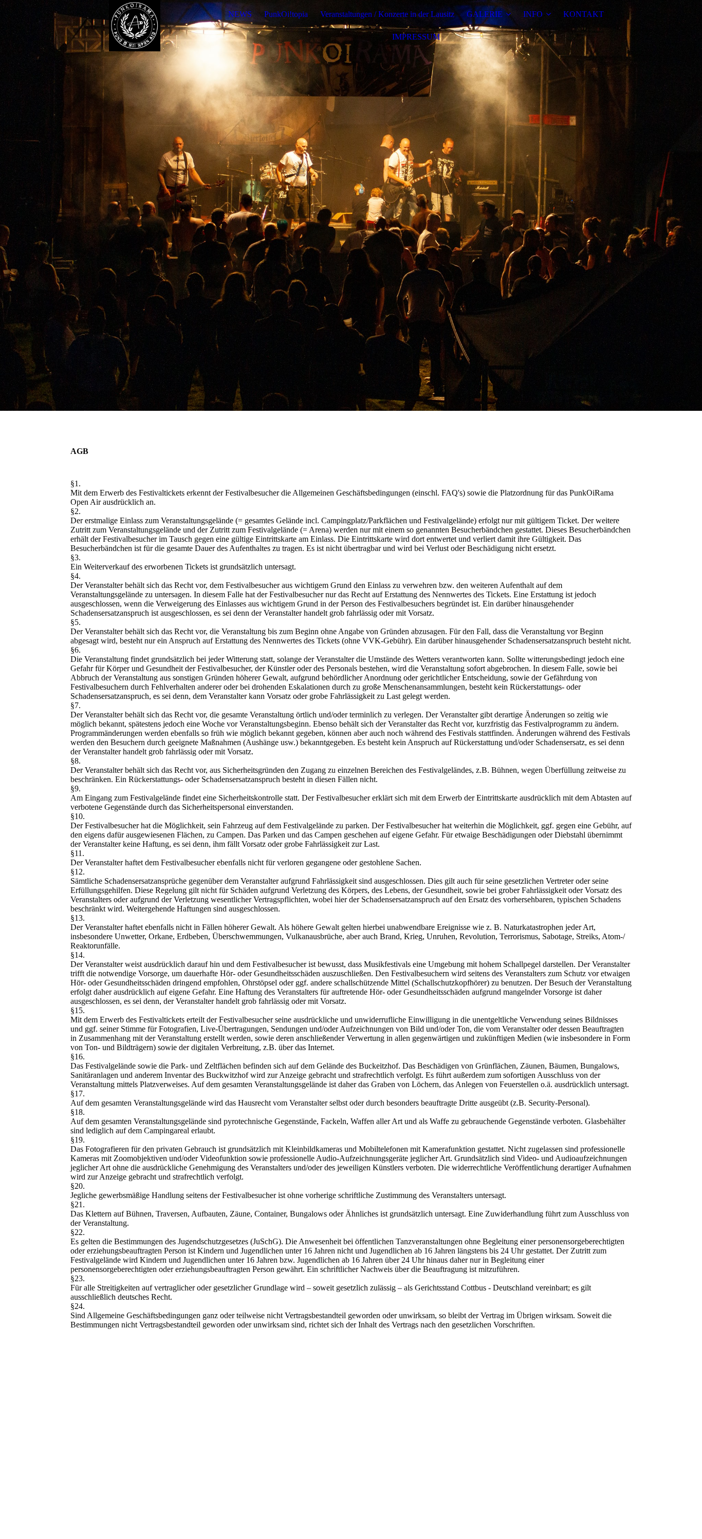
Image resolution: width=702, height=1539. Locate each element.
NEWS (240, 14)
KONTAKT (583, 14)
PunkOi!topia (286, 14)
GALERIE (485, 14)
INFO (533, 14)
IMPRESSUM (416, 36)
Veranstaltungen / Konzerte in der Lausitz (387, 14)
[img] (134, 25)
